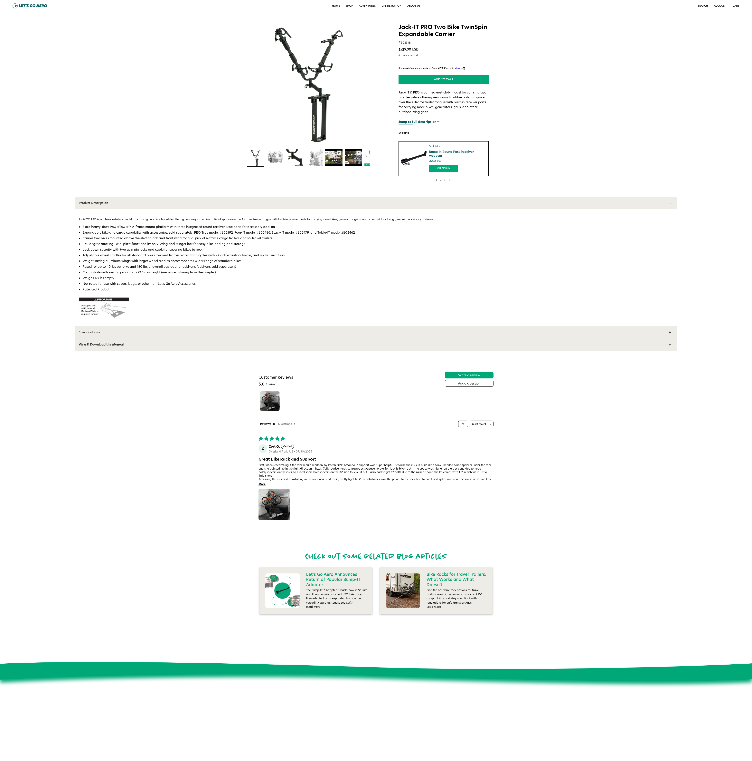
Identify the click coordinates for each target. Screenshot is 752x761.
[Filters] (463, 424)
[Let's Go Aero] (29, 5)
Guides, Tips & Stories (327, 712)
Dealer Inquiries (323, 728)
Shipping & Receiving (380, 723)
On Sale (372, 706)
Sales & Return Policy (380, 717)
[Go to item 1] (270, 401)
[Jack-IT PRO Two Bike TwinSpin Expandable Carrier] (255, 158)
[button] (391, 6)
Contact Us (374, 701)
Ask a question (469, 383)
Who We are (321, 701)
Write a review (469, 375)
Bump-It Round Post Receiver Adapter (451, 154)
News (317, 706)
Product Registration (380, 728)
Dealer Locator (323, 723)
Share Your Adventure (327, 717)
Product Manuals (378, 712)
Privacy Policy (322, 734)
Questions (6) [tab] (287, 424)
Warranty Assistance (380, 734)
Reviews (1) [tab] (267, 424)
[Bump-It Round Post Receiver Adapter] (414, 158)
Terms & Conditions (326, 739)
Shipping (404, 132)
